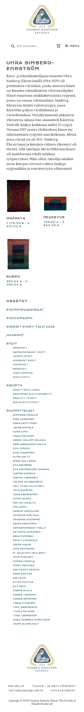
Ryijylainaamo (19, 318)
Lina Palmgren (23, 548)
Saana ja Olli (22, 590)
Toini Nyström (24, 611)
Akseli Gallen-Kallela (29, 440)
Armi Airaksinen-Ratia (29, 444)
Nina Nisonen (23, 557)
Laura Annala (23, 427)
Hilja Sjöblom (23, 490)
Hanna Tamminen (25, 478)
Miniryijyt (20, 369)
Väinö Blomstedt (26, 624)
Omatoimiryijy (23, 373)
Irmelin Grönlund (26, 511)
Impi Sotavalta (24, 503)
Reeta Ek (19, 578)
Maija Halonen (23, 436)
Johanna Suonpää (26, 519)
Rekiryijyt (20, 348)
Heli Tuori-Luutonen (28, 486)
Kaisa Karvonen (25, 523)
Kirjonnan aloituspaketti (32, 394)
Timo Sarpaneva (25, 607)
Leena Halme (22, 544)
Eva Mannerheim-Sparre (31, 469)
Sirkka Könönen (25, 599)
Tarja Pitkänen (24, 603)
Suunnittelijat (20, 410)
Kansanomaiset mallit (30, 528)
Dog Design (21, 448)
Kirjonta (14, 385)
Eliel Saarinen (24, 452)
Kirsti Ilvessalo (25, 540)
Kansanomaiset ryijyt (29, 352)
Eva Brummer (22, 465)
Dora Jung (20, 431)
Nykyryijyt (20, 364)
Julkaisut (15, 335)
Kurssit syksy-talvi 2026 (30, 326)
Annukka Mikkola (25, 415)
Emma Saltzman (24, 461)
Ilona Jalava (22, 498)
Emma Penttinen (25, 423)
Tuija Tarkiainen (25, 615)
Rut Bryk (19, 586)
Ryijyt (11, 343)
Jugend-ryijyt (23, 356)
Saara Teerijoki (24, 595)
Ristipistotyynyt (26, 402)
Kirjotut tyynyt (25, 398)
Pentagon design (26, 569)
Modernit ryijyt (24, 360)
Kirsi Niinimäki (23, 536)
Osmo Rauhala (23, 565)
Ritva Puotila (23, 582)
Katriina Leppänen (26, 532)
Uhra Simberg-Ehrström (31, 620)
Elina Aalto (21, 457)
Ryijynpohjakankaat (25, 309)
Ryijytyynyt (21, 377)
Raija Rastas (22, 574)
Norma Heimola (24, 561)
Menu (75, 46)
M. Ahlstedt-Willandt (29, 553)
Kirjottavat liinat (26, 390)
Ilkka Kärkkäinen (25, 494)
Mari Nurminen (23, 419)
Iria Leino (20, 507)
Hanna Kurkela (24, 473)
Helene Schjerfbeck (28, 482)
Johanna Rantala (26, 515)
